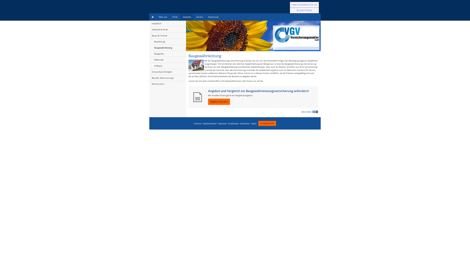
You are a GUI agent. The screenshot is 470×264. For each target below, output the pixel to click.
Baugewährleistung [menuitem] (163, 47)
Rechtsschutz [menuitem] (158, 84)
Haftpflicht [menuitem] (156, 23)
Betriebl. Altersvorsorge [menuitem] (163, 78)
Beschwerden (245, 123)
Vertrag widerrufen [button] (267, 123)
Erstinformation (233, 123)
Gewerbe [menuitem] (187, 17)
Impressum (198, 123)
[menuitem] (152, 17)
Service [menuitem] (199, 17)
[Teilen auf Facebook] (314, 112)
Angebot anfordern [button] (219, 101)
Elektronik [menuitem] (158, 59)
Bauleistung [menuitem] (159, 41)
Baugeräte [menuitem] (159, 53)
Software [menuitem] (158, 66)
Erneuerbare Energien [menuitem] (162, 72)
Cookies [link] (253, 123)
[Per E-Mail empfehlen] (317, 112)
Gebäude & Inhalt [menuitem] (160, 29)
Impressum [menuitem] (213, 17)
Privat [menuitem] (175, 17)
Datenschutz (222, 123)
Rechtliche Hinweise (210, 123)
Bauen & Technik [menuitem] (159, 35)
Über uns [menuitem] (163, 17)
